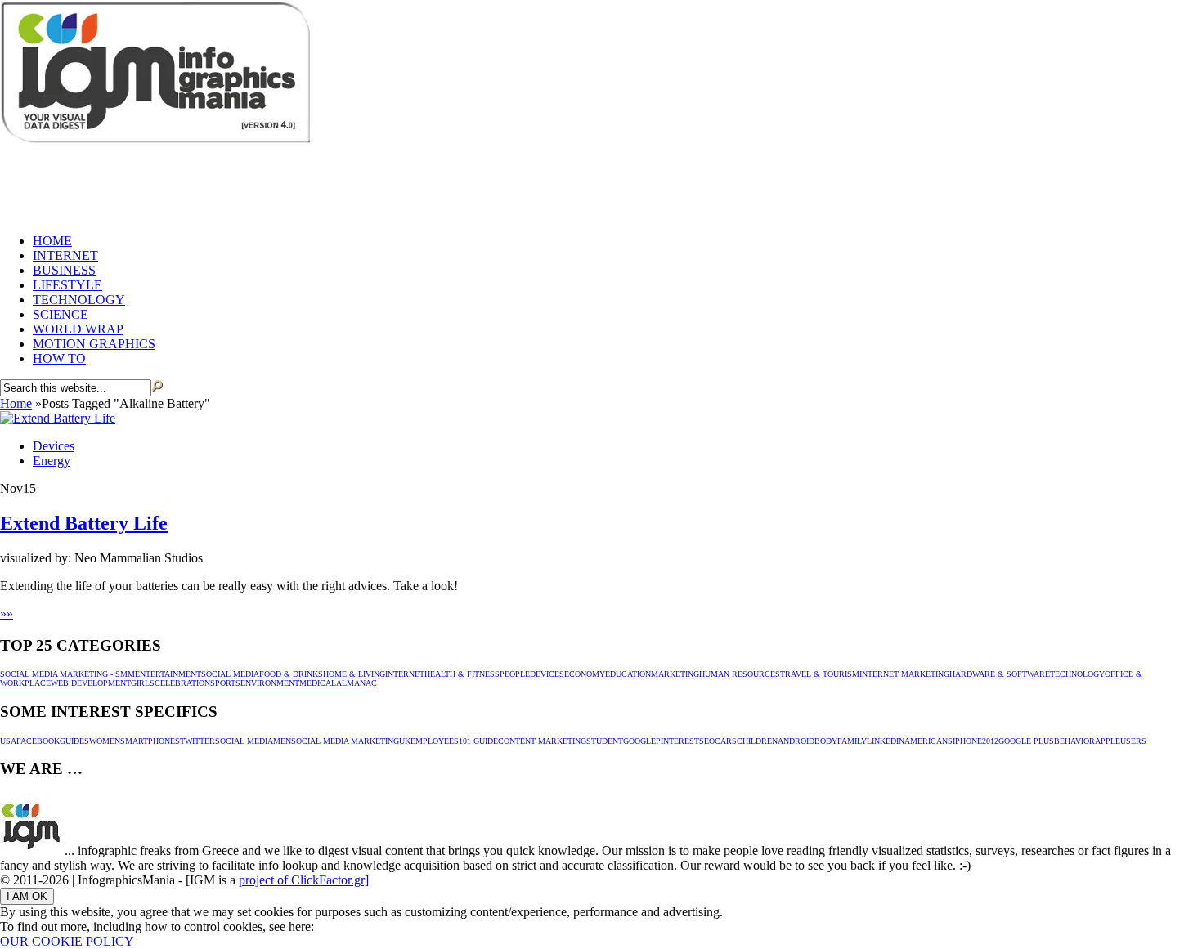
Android (796, 740)
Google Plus (1026, 740)
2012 (990, 740)
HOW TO (59, 358)
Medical (317, 682)
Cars (726, 740)
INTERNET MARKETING (904, 673)
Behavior (1074, 740)
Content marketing (542, 740)
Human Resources (739, 673)
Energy (51, 461)
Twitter (197, 740)
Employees (434, 740)
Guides (74, 740)
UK (404, 740)
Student (604, 740)
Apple (1107, 740)
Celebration (182, 682)
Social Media (230, 673)
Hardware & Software (999, 673)
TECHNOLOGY (79, 300)
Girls (143, 682)
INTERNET (65, 255)
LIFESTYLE (67, 285)
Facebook (38, 740)
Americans (928, 740)
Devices (53, 446)
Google (639, 740)
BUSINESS (64, 270)
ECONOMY (584, 673)
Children (757, 740)
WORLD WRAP (78, 329)
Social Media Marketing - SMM (67, 673)
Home (16, 403)
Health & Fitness (462, 673)
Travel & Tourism (819, 673)
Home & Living (354, 673)
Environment (269, 682)
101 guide (478, 740)
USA (8, 740)
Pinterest (677, 740)
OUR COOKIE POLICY (67, 941)
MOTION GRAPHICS (94, 344)
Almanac (356, 682)
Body (825, 740)
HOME (52, 241)
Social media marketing (345, 740)
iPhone (967, 740)
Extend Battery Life (84, 523)
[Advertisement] (297, 184)
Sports (225, 682)
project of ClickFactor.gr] (304, 880)
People (515, 673)
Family (852, 740)
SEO (707, 740)
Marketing (675, 673)
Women (104, 740)
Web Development (91, 682)
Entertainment (168, 673)
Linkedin (885, 740)
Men (282, 740)
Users (1133, 740)
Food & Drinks (291, 673)
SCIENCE (60, 314)
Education (628, 673)
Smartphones (150, 740)
